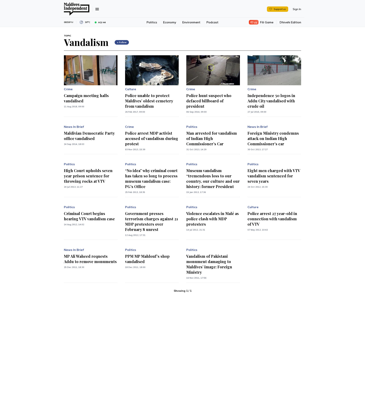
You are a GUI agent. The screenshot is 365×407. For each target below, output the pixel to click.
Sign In (297, 9)
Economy (169, 22)
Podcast (212, 22)
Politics (152, 22)
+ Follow (122, 42)
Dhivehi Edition (290, 22)
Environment (191, 22)
